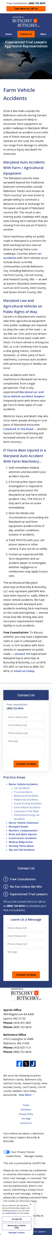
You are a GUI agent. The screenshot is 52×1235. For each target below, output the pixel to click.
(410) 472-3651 (22, 1023)
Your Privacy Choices (23, 1152)
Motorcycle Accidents (26, 795)
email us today (24, 671)
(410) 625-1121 (22, 1047)
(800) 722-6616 (22, 1027)
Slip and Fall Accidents (22, 849)
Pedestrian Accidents (26, 799)
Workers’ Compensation (23, 830)
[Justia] (33, 1064)
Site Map (26, 1118)
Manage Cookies (33, 1156)
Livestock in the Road (18, 429)
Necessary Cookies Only (17, 1226)
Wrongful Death (18, 826)
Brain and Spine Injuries (23, 834)
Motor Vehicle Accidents (23, 784)
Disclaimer (26, 1109)
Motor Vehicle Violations (23, 822)
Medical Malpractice (21, 842)
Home (8, 34)
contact (20, 654)
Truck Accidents (23, 792)
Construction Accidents (23, 838)
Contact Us (26, 34)
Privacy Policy (26, 1114)
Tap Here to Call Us (26, 8)
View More (25, 1094)
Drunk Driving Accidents (28, 803)
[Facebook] (19, 1064)
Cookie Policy (13, 1156)
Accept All (17, 1219)
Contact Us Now (26, 763)
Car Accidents (22, 788)
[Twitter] (26, 1064)
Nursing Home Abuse (21, 845)
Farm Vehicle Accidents (27, 807)
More (43, 34)
